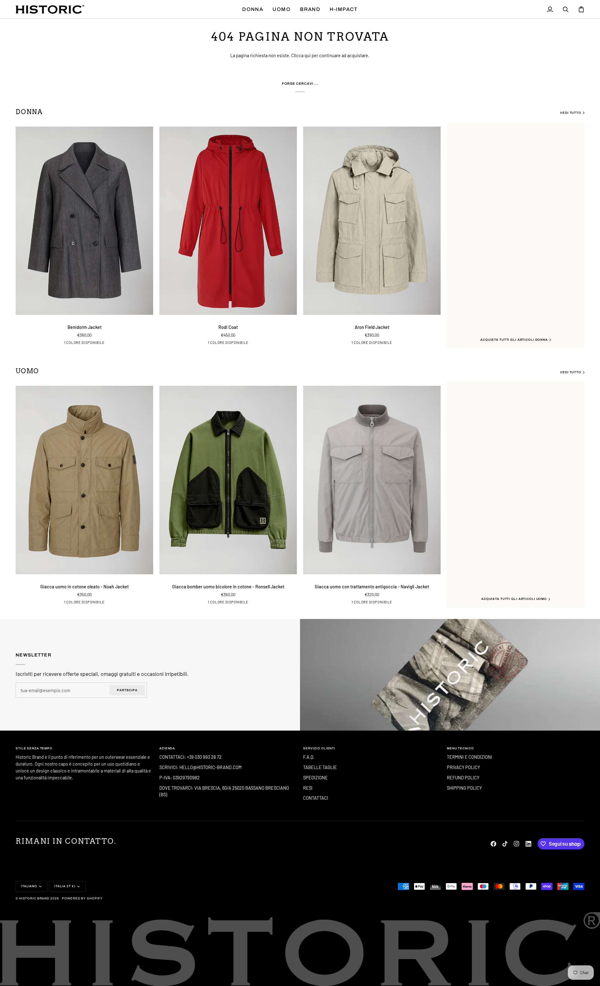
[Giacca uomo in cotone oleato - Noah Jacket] (84, 480)
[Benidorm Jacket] (84, 221)
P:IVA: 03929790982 (179, 777)
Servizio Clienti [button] (319, 748)
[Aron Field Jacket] (372, 221)
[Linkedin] (528, 844)
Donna (29, 112)
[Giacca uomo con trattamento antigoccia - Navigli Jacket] (372, 480)
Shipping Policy (464, 788)
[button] (253, 9)
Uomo (27, 371)
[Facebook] (493, 844)
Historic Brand (34, 898)
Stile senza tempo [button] (34, 748)
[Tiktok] (505, 844)
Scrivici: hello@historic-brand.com (200, 767)
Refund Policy (463, 777)
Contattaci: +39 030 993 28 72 (190, 757)
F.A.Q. (308, 757)
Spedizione (315, 777)
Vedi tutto (570, 112)
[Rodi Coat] (228, 221)
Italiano (29, 886)
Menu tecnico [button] (460, 748)
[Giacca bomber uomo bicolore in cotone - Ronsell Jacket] (228, 480)
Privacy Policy (463, 767)
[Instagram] (516, 844)
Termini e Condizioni (469, 757)
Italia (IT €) (64, 886)
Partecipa (127, 690)
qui (307, 55)
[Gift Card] (450, 674)
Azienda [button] (167, 748)
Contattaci (315, 798)
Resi (307, 788)
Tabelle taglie (320, 767)
